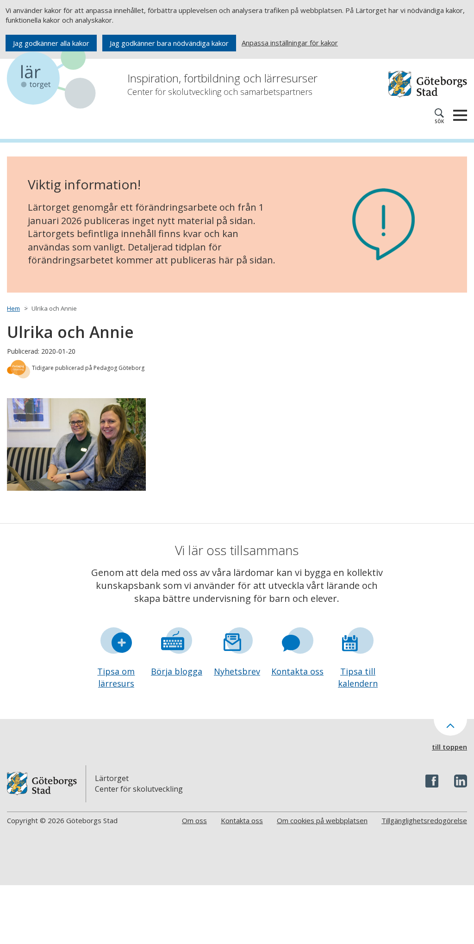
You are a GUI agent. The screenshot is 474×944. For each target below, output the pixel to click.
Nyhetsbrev (237, 671)
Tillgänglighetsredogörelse (424, 820)
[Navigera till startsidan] (53, 78)
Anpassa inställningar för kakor (290, 42)
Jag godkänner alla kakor (51, 43)
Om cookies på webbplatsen (322, 820)
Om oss (194, 820)
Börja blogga (176, 671)
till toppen (449, 746)
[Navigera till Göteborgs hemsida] (427, 84)
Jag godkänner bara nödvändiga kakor (169, 43)
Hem (13, 308)
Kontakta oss (297, 671)
